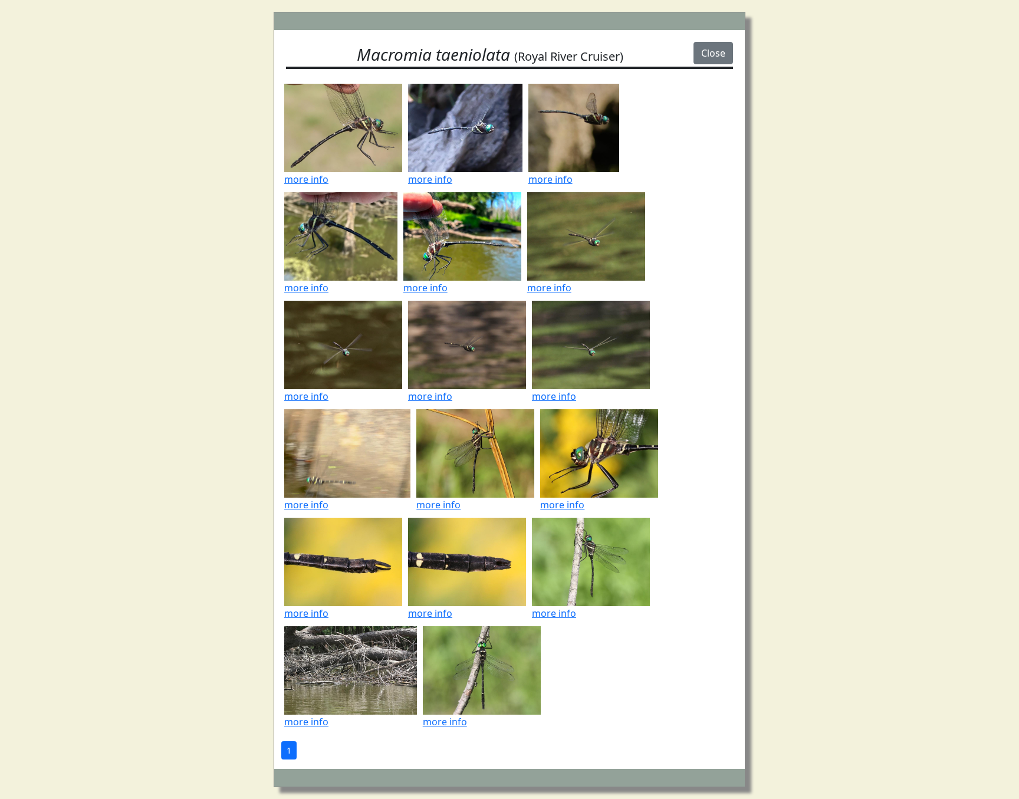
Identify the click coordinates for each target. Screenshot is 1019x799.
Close (713, 53)
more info (306, 179)
